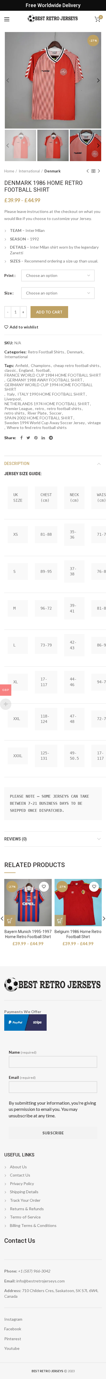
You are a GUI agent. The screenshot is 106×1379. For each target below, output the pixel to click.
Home (9, 171)
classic (10, 370)
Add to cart (49, 312)
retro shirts (15, 413)
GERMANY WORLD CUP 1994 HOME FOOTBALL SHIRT (49, 387)
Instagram (13, 1319)
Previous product (87, 171)
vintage (94, 422)
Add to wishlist (24, 327)
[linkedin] (43, 437)
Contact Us (20, 1175)
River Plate (37, 413)
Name (22, 1052)
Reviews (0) (15, 839)
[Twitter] (28, 437)
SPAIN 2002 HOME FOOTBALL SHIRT (39, 418)
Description (16, 463)
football (42, 370)
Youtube (12, 1348)
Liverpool (13, 399)
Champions (41, 365)
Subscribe (53, 1133)
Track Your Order (25, 1200)
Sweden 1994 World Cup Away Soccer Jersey (45, 422)
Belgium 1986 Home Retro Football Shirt (78, 934)
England (26, 370)
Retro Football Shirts (46, 352)
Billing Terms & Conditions (33, 1225)
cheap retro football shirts (76, 365)
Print (9, 275)
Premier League (18, 408)
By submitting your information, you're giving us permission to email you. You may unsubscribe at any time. (52, 1109)
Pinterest (12, 1338)
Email (22, 1077)
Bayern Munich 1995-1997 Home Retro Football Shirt (28, 934)
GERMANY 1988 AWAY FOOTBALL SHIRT (45, 380)
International (29, 171)
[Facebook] (21, 437)
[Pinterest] (36, 437)
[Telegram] (51, 437)
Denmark (52, 171)
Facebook (12, 1328)
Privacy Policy (22, 1183)
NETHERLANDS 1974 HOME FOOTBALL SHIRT (47, 404)
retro (39, 408)
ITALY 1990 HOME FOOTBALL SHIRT (51, 394)
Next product (99, 171)
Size (8, 293)
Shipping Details (24, 1191)
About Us (18, 1166)
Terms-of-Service (25, 1216)
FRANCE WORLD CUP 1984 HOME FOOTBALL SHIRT (53, 375)
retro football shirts (64, 408)
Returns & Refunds (27, 1208)
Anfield (21, 365)
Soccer (55, 413)
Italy (11, 394)
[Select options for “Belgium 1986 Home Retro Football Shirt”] (60, 920)
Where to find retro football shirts (37, 427)
